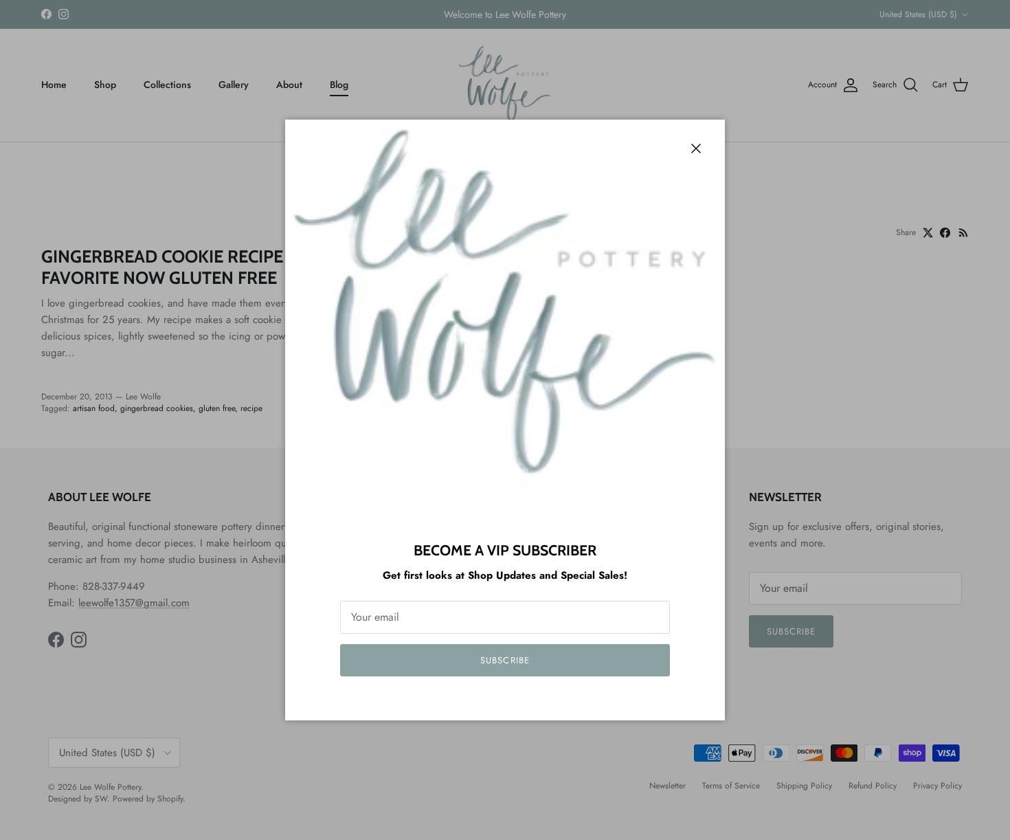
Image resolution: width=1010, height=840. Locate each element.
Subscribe (504, 660)
